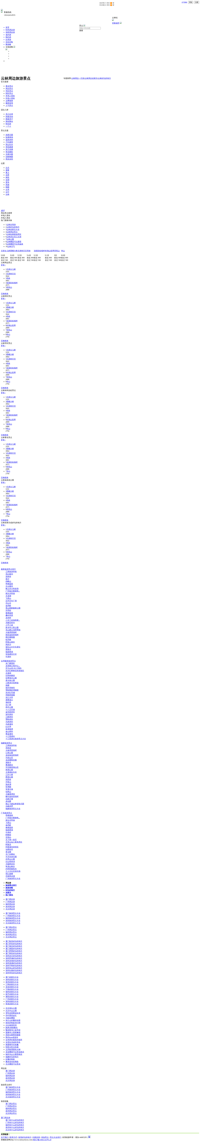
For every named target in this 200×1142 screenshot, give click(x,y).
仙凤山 (8, 792)
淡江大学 (9, 697)
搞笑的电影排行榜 (13, 1023)
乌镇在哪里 (10, 1018)
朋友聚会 (9, 121)
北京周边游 (10, 909)
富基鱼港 (9, 729)
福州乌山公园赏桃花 (14, 1054)
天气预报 (184, 2)
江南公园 (9, 753)
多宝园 (8, 852)
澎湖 (7, 180)
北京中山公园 (11, 1011)
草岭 (29, 251)
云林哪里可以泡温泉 (14, 244)
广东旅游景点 (6, 813)
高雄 (7, 185)
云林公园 (10, 239)
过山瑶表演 (10, 861)
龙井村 (8, 618)
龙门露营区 (10, 663)
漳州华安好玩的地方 (14, 973)
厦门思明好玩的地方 (14, 951)
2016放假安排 (11, 1025)
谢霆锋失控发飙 (12, 1045)
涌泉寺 (8, 762)
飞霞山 (8, 598)
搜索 (81, 30)
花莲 (7, 175)
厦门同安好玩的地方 (14, 944)
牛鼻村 (8, 657)
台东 (7, 190)
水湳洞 (8, 673)
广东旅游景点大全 (13, 879)
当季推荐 (9, 101)
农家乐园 (9, 135)
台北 (7, 168)
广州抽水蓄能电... (13, 591)
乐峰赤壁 (9, 806)
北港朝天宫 (22, 251)
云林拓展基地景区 (13, 234)
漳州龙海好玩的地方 (14, 961)
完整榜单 (4, 294)
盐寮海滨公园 (11, 678)
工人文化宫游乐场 (13, 871)
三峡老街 (9, 717)
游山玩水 (9, 144)
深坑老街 (9, 714)
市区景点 (9, 91)
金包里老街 (10, 712)
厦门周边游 (10, 899)
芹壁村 (8, 610)
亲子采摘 (9, 149)
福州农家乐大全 (12, 992)
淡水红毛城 (10, 693)
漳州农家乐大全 (12, 980)
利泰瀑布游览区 (12, 847)
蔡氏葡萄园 (10, 637)
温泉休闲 (9, 140)
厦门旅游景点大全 (13, 913)
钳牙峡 (8, 640)
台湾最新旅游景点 (8, 661)
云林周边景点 (12, 232)
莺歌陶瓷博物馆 (12, 690)
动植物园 (9, 157)
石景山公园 (10, 859)
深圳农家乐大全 (12, 1001)
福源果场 (9, 652)
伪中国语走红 (11, 1015)
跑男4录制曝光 (12, 1028)
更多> (3, 265)
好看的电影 (10, 1059)
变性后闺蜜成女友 (13, 1013)
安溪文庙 (9, 789)
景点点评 (14, 56)
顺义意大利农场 (12, 589)
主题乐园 (9, 154)
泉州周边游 (10, 907)
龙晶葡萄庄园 (11, 760)
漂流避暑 (9, 147)
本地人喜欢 (10, 96)
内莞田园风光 (11, 869)
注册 (196, 2)
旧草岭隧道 (10, 675)
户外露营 (9, 142)
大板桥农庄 (10, 864)
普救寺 (8, 649)
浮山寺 (8, 603)
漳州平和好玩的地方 (14, 966)
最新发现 (9, 103)
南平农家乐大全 (12, 994)
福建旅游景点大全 (13, 809)
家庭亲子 (9, 119)
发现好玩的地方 (24, 1137)
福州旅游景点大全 (13, 918)
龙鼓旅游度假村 (12, 755)
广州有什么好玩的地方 (15, 1122)
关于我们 (4, 1137)
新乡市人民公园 (12, 627)
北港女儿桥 (5, 251)
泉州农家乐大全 (12, 982)
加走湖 (8, 784)
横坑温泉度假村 (12, 796)
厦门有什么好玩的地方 (15, 1120)
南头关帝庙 (10, 593)
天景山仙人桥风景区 (14, 842)
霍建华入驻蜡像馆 (13, 1032)
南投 (7, 177)
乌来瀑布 (9, 724)
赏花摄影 (9, 152)
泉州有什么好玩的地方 (15, 1127)
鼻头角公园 (10, 680)
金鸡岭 (8, 606)
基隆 (7, 170)
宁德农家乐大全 (12, 989)
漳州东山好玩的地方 (14, 968)
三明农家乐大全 (12, 984)
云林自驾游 (11, 225)
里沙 (7, 579)
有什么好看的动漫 (13, 1020)
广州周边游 (10, 902)
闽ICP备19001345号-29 (42, 1140)
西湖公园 (9, 777)
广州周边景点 (11, 930)
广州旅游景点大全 (13, 916)
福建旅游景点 (6, 743)
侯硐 (7, 685)
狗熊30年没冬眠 (12, 1047)
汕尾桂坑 (9, 849)
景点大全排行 (55, 1137)
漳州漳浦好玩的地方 (14, 963)
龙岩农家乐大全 (12, 987)
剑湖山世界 (49, 251)
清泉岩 (8, 576)
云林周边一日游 (77, 78)
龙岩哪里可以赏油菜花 (15, 1052)
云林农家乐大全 (12, 229)
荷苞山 (57, 251)
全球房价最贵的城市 (14, 1040)
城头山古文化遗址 (13, 647)
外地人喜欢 (10, 98)
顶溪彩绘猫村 (39, 251)
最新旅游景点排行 (8, 569)
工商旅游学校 (11, 572)
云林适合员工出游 (13, 237)
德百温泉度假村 (12, 635)
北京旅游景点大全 (13, 923)
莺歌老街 (9, 719)
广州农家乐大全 (12, 999)
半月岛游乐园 (11, 857)
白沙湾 (8, 727)
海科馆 (8, 702)
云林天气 (11, 246)
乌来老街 (9, 722)
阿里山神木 (10, 642)
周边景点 (14, 51)
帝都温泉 (9, 584)
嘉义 (7, 172)
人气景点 (9, 105)
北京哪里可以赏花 (13, 1064)
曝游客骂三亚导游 (13, 1030)
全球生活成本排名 (13, 1042)
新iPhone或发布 (12, 1037)
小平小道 (9, 625)
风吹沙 (8, 644)
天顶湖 (8, 596)
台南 (7, 194)
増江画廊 (9, 874)
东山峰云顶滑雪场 (13, 630)
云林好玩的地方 (104, 78)
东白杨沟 (9, 574)
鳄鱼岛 (8, 844)
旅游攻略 (14, 54)
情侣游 (8, 124)
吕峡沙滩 (9, 799)
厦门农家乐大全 (12, 977)
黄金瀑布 (9, 734)
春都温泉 (9, 613)
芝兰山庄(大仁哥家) (14, 668)
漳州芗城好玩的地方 (14, 958)
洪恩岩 (8, 779)
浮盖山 (8, 782)
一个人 (8, 126)
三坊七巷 (9, 775)
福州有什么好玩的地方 (15, 1125)
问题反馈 (36, 1137)
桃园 (7, 187)
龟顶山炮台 (10, 866)
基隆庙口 (9, 700)
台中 (7, 192)
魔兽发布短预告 (12, 1062)
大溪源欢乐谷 (11, 772)
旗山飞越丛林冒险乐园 (15, 804)
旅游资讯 (9, 61)
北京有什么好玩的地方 (15, 1130)
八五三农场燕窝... (13, 620)
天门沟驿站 (10, 854)
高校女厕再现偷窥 (13, 1035)
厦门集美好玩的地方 (14, 941)
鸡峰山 (8, 581)
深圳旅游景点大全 (13, 921)
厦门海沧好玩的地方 (14, 946)
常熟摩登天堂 (11, 654)
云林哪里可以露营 (13, 242)
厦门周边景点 (11, 927)
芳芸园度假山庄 (12, 767)
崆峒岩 (8, 835)
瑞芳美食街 (10, 688)
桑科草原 (9, 615)
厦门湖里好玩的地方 (14, 949)
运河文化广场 (11, 601)
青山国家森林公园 (13, 608)
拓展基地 (9, 137)
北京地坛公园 (11, 1008)
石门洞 (8, 705)
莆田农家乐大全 (12, 997)
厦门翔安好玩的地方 (14, 953)
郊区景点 (9, 93)
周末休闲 (9, 159)
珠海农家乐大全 (12, 1004)
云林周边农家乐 (91, 78)
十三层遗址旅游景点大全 (16, 739)
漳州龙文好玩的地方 (14, 956)
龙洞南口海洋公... (13, 666)
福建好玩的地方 (12, 1057)
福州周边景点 (11, 932)
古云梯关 (9, 586)
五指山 (8, 837)
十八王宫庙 (10, 710)
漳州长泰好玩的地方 (14, 970)
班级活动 (9, 116)
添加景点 (45, 1137)
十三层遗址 (10, 736)
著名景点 (9, 86)
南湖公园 (9, 770)
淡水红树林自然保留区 (15, 671)
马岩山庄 (9, 758)
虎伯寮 (8, 801)
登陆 (190, 2)
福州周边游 (10, 904)
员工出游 (9, 114)
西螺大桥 (14, 251)
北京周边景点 (11, 937)
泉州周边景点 (11, 935)
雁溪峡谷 (9, 765)
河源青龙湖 (10, 876)
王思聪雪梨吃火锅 (13, 1049)
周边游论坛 (14, 58)
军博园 (8, 787)
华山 (63, 251)
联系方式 (13, 1137)
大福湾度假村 (11, 632)
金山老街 (9, 731)
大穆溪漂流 (10, 794)
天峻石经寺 (10, 623)
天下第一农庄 (11, 840)
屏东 (7, 182)
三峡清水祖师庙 (12, 683)
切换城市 (115, 23)
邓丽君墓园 (10, 695)
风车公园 (9, 707)
